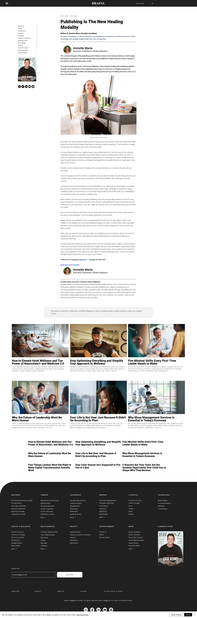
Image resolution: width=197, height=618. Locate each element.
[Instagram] (19, 86)
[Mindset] (36, 33)
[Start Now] (40, 369)
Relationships (22, 40)
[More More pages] (45, 517)
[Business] (36, 26)
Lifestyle (21, 35)
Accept (188, 615)
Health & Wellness (24, 38)
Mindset (20, 33)
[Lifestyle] (36, 35)
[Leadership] (36, 31)
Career (20, 28)
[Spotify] (33, 86)
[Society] (36, 45)
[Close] (194, 614)
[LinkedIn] (26, 86)
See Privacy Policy (83, 615)
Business (21, 26)
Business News (23, 50)
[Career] (36, 28)
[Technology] (36, 43)
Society (20, 45)
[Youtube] (29, 86)
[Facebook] (22, 86)
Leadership (22, 31)
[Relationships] (36, 40)
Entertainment (23, 48)
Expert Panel (22, 52)
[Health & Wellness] (36, 38)
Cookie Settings (176, 615)
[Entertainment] (36, 48)
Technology (21, 43)
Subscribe (140, 3)
